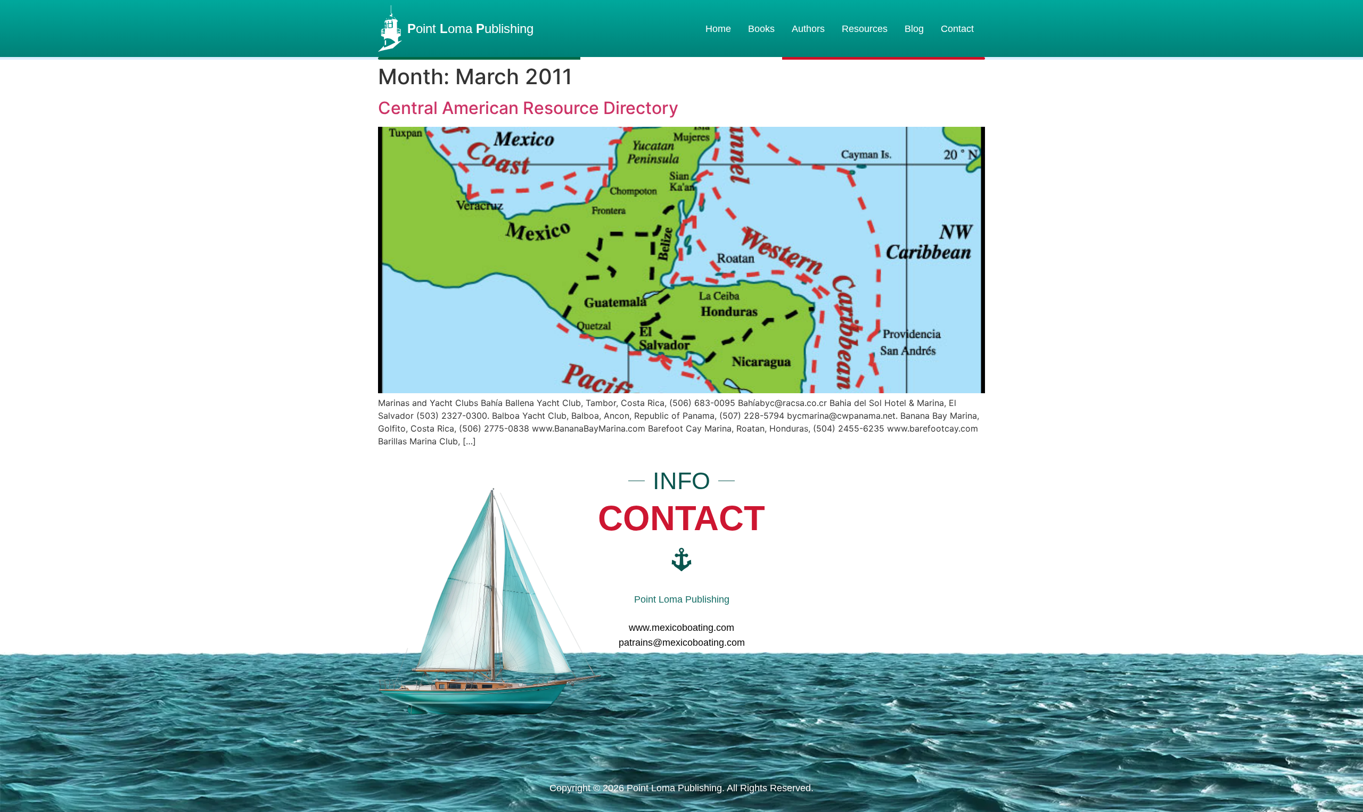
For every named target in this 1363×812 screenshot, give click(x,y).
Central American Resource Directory (528, 108)
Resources (865, 28)
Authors (808, 28)
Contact (957, 28)
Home (718, 28)
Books (761, 28)
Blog (914, 28)
